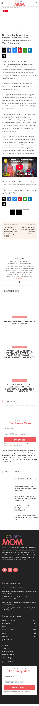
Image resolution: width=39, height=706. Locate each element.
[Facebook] (19, 282)
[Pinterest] (15, 570)
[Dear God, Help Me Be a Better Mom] (19, 306)
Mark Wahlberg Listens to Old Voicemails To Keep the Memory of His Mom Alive (25, 498)
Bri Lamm (17, 47)
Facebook (19, 279)
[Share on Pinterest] (20, 50)
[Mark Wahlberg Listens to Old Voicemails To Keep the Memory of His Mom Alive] (7, 499)
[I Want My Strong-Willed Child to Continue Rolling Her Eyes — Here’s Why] (19, 369)
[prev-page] (17, 395)
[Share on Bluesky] (14, 50)
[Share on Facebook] (9, 50)
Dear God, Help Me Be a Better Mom (19, 322)
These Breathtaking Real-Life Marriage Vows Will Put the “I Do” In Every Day (25, 488)
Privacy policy (18, 445)
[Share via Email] (25, 50)
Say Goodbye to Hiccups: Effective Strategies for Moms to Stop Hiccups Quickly (11, 231)
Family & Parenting (13, 7)
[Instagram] (10, 570)
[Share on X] (4, 50)
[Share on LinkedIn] (30, 50)
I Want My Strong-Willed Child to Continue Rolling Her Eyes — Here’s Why (19, 387)
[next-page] (21, 395)
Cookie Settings (7, 658)
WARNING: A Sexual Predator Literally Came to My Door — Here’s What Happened (19, 354)
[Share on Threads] (4, 56)
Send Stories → (20, 439)
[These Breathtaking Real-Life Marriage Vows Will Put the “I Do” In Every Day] (7, 489)
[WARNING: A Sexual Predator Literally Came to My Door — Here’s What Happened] (19, 336)
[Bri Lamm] (19, 250)
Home (4, 7)
